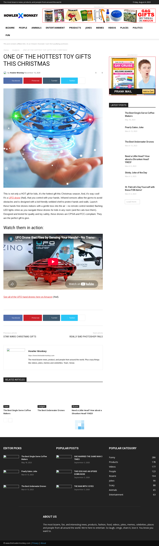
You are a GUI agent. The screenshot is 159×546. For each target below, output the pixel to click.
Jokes (88, 27)
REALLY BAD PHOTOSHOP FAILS (86, 336)
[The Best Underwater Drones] (53, 397)
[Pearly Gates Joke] (116, 131)
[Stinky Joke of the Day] (116, 176)
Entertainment (55, 27)
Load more (131, 201)
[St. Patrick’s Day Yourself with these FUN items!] (116, 190)
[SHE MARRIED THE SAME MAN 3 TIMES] (64, 460)
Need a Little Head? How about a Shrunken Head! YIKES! (137, 159)
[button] (152, 28)
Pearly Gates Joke (134, 127)
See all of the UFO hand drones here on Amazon (27, 296)
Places (124, 27)
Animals (36, 27)
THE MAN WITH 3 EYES (84, 486)
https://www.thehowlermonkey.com (41, 355)
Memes (100, 27)
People (23, 27)
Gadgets (15, 50)
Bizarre (10, 27)
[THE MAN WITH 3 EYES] (64, 490)
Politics (138, 27)
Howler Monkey (17, 73)
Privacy (35, 543)
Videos (112, 27)
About (43, 543)
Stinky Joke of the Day (136, 172)
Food (6, 406)
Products (75, 27)
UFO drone (14, 197)
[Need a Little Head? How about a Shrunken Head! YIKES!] (87, 397)
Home (6, 50)
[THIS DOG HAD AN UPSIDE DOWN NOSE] (64, 475)
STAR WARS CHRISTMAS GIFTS (19, 336)
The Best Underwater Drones (51, 410)
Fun (8, 35)
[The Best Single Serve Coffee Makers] (18, 397)
